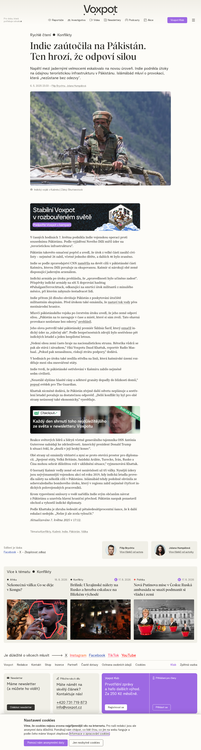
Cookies (140, 664)
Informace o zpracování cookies (89, 733)
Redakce (22, 664)
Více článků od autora (131, 552)
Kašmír (56, 531)
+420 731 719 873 (72, 703)
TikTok (113, 655)
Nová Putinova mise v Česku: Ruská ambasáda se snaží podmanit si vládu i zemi (163, 589)
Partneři (72, 664)
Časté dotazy (89, 664)
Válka (84, 531)
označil (126, 328)
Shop (48, 664)
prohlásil (84, 321)
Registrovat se (116, 707)
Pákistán (74, 531)
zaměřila (84, 263)
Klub (177, 20)
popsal (35, 384)
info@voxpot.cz (69, 707)
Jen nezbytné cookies (86, 742)
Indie (65, 531)
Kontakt (36, 664)
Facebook (10, 552)
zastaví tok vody (119, 302)
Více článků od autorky (181, 552)
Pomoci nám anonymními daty (45, 742)
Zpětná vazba (188, 664)
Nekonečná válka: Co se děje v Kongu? (30, 587)
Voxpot (8, 664)
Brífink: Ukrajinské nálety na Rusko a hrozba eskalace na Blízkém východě (94, 589)
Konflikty (45, 531)
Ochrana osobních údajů (117, 664)
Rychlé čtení (40, 35)
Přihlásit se (162, 707)
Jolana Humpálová (76, 86)
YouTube (128, 655)
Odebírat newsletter (21, 707)
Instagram (78, 655)
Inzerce (59, 664)
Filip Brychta (58, 86)
